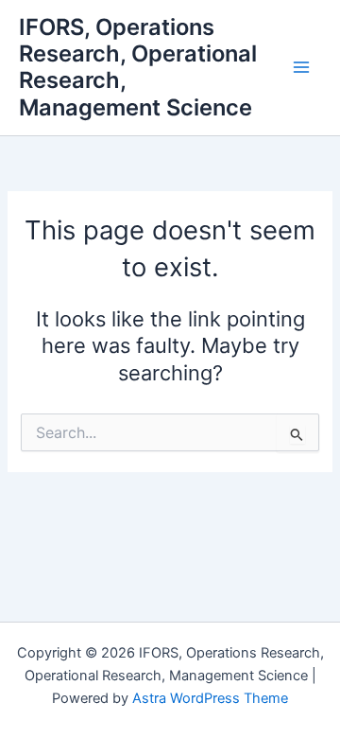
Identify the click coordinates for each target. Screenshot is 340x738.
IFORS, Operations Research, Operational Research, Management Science (138, 67)
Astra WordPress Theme (210, 698)
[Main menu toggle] (301, 68)
